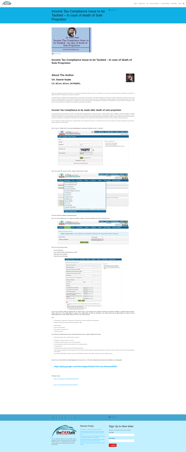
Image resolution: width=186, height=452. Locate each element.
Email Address (112, 438)
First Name (111, 432)
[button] (145, 3)
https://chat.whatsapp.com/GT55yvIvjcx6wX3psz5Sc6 (66, 384)
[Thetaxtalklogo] (7, 4)
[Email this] (53, 417)
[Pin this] (65, 417)
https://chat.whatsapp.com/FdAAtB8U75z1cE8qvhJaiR (66, 378)
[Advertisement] (114, 40)
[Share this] (56, 417)
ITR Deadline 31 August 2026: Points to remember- (91, 429)
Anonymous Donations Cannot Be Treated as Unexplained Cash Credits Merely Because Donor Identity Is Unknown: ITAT (92, 433)
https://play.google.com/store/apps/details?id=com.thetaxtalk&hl (85, 366)
